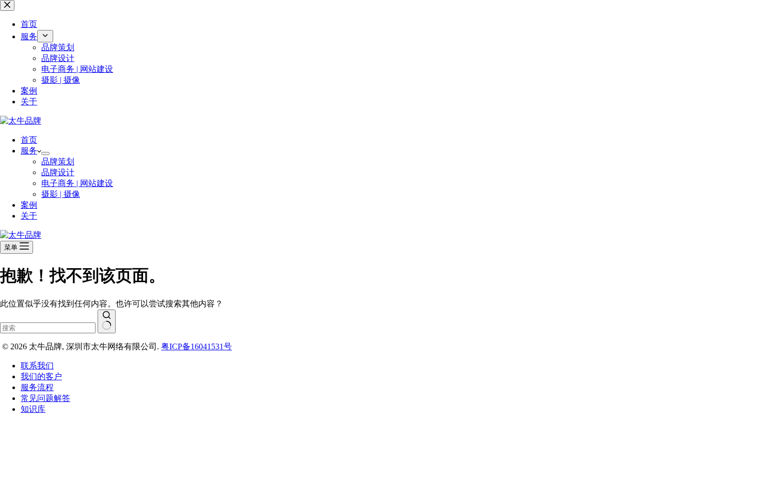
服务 (29, 150)
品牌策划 (57, 161)
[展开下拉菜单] (45, 153)
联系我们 (37, 365)
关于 (29, 215)
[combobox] (48, 327)
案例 (29, 204)
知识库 (33, 409)
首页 (29, 139)
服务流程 (37, 387)
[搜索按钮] (107, 321)
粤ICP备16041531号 (196, 346)
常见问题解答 (45, 398)
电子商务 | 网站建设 (77, 183)
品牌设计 (57, 172)
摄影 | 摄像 (60, 194)
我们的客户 (41, 376)
